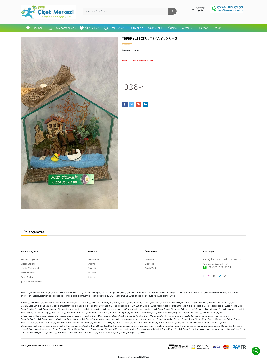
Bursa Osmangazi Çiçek (155, 315)
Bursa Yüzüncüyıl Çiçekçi (105, 305)
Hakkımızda (93, 259)
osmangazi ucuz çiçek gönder (215, 315)
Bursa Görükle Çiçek (101, 312)
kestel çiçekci (27, 302)
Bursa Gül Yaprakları (95, 319)
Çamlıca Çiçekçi (125, 302)
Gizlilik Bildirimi (28, 263)
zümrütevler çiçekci (191, 315)
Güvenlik (187, 28)
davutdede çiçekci (235, 309)
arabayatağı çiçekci (46, 312)
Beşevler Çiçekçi (135, 315)
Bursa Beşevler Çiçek (62, 329)
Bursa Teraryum (28, 312)
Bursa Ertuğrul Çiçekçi (123, 312)
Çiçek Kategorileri (64, 28)
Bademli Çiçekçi (89, 322)
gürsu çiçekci (149, 319)
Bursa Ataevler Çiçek (231, 325)
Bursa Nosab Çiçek (234, 305)
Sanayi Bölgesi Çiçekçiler (133, 332)
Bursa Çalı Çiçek (69, 332)
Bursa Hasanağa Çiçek (89, 332)
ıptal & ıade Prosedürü (31, 281)
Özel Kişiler (91, 28)
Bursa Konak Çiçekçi (160, 305)
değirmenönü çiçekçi (55, 325)
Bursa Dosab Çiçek (167, 309)
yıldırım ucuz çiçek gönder (170, 312)
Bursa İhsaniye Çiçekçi (52, 319)
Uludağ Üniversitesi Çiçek (221, 302)
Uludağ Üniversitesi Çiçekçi (60, 315)
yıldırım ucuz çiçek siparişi (33, 325)
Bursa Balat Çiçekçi (101, 315)
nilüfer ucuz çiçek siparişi (208, 325)
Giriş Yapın (149, 263)
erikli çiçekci (123, 305)
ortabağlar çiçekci (68, 305)
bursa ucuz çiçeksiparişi (145, 325)
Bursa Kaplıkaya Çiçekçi (197, 302)
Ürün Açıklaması (34, 232)
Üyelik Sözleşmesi (30, 268)
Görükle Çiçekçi (131, 309)
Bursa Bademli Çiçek (81, 312)
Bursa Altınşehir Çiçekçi (146, 312)
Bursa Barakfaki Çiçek (149, 322)
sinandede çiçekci (43, 329)
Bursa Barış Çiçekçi (50, 322)
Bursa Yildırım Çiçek (190, 319)
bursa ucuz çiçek (203, 329)
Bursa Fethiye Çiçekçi (48, 305)
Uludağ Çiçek (27, 329)
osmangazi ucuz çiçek (132, 319)
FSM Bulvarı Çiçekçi (139, 305)
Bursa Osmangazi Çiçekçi (149, 329)
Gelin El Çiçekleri (29, 305)
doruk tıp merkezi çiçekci (77, 309)
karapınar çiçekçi (178, 305)
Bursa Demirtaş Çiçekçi (185, 325)
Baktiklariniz (136, 28)
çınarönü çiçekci (197, 309)
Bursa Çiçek (188, 329)
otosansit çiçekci (98, 309)
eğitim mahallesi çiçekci (194, 312)
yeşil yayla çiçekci (148, 309)
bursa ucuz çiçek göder (106, 302)
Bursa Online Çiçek (236, 329)
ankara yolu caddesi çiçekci (33, 315)
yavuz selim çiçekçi (106, 322)
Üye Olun (149, 259)
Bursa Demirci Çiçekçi (192, 322)
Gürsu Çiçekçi (207, 319)
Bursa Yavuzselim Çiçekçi (168, 319)
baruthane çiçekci (115, 309)
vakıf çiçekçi (182, 309)
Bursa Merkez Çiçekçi (215, 309)
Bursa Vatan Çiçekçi (110, 332)
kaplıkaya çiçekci (85, 305)
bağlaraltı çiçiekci (165, 325)
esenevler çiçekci (83, 315)
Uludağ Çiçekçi (119, 315)
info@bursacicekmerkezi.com (224, 259)
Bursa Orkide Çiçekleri (101, 325)
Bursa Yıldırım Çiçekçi (171, 322)
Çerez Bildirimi (27, 277)
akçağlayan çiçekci (52, 332)
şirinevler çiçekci (87, 302)
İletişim (217, 28)
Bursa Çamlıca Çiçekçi (31, 309)
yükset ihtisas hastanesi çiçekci (63, 302)
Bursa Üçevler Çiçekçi (101, 329)
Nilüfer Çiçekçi (174, 315)
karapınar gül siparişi (123, 325)
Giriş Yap (200, 8)
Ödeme (172, 28)
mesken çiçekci (219, 329)
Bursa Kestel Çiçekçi (172, 329)
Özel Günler (116, 28)
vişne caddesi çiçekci (70, 322)
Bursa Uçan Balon (223, 319)
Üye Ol (199, 10)
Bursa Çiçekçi (41, 302)
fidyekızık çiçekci (195, 305)
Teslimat (202, 28)
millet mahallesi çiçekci (173, 302)
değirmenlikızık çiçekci (74, 319)
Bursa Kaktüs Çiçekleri (127, 322)
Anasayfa (37, 28)
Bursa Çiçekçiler (82, 329)
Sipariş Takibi (155, 28)
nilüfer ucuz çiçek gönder (124, 329)
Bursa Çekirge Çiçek (30, 322)
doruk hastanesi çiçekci (215, 322)
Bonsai (236, 319)
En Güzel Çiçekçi (214, 312)
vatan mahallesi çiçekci (31, 332)
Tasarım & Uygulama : (133, 357)
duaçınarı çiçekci (113, 319)
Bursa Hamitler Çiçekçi (54, 309)
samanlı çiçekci (63, 312)
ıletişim (91, 277)
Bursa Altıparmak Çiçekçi (78, 325)
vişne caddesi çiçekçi (213, 305)
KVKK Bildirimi (28, 272)
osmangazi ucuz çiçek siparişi (148, 302)
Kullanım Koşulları (29, 259)
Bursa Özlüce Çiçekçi (31, 319)
